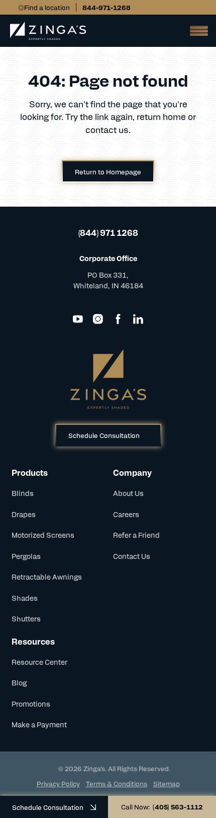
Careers (126, 514)
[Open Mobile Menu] (196, 31)
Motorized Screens (43, 534)
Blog (19, 682)
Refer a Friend (136, 534)
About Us (128, 492)
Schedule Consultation (104, 435)
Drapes (24, 514)
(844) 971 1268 (108, 232)
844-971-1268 (106, 7)
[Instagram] (98, 319)
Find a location (47, 7)
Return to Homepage (108, 171)
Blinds (23, 492)
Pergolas (26, 555)
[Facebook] (118, 319)
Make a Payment (39, 724)
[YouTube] (78, 319)
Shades (25, 597)
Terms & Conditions (116, 783)
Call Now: (162, 806)
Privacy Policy (58, 783)
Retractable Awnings (47, 576)
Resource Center (39, 661)
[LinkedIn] (138, 319)
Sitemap (166, 783)
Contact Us (131, 555)
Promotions (31, 703)
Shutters (26, 618)
